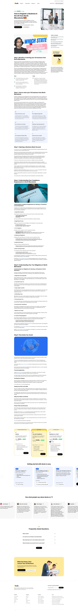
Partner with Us (27, 3)
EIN (45, 392)
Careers (27, 597)
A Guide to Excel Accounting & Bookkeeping (58, 604)
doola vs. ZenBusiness (41, 597)
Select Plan (60, 454)
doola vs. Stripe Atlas (41, 601)
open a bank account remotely (32, 169)
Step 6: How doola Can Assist (55, 47)
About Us (27, 596)
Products (21, 3)
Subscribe (60, 587)
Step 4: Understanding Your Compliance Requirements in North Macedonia (56, 43)
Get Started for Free (57, 55)
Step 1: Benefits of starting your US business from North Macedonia (57, 37)
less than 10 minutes (20, 372)
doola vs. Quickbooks (41, 600)
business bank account (18, 149)
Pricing (38, 3)
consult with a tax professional (24, 326)
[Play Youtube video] (31, 44)
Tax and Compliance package (23, 258)
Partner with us (28, 600)
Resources (33, 3)
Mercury (23, 411)
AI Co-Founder (16, 596)
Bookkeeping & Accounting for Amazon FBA (58, 597)
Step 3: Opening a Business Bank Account (57, 41)
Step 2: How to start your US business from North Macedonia (57, 39)
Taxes (15, 600)
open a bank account (25, 364)
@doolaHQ (57, 506)
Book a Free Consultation (59, 3)
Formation (15, 597)
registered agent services (37, 381)
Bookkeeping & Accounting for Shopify (57, 596)
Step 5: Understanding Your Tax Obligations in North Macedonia (57, 45)
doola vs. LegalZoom (41, 596)
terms (58, 70)
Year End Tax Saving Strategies (56, 600)
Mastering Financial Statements (56, 601)
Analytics (15, 601)
